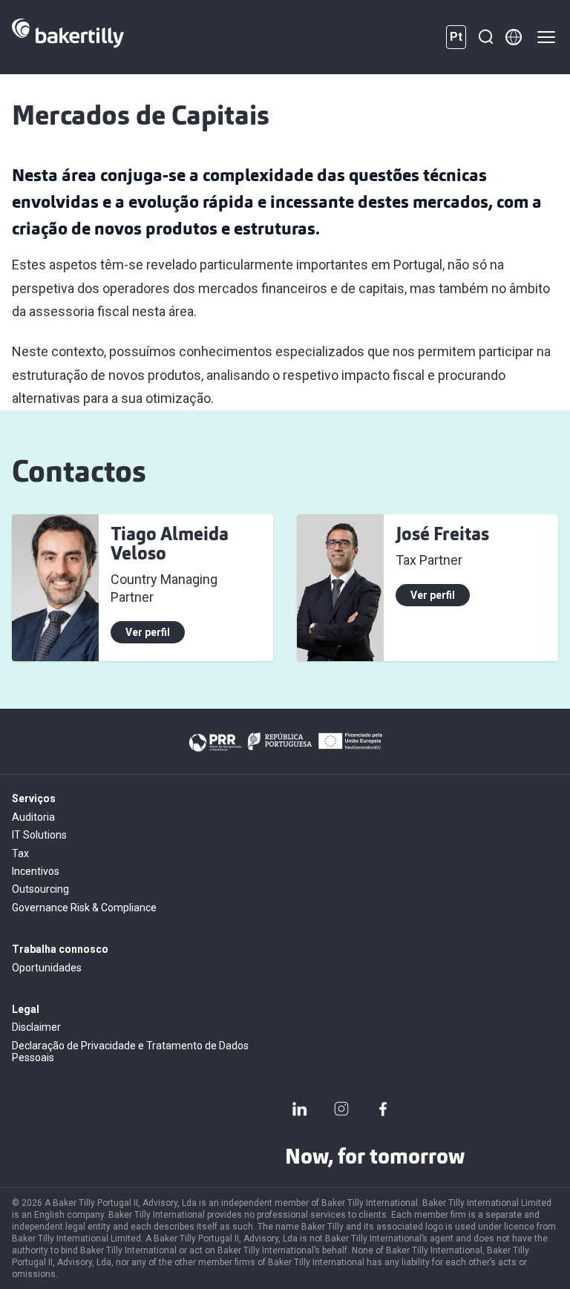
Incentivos (35, 871)
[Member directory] (513, 37)
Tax (20, 853)
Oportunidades (47, 968)
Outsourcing (40, 889)
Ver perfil (147, 632)
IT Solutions (39, 835)
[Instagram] (341, 1109)
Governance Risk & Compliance (84, 908)
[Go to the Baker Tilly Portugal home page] (68, 37)
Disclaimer (36, 1027)
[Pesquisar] (485, 37)
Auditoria (33, 817)
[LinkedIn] (300, 1109)
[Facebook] (383, 1109)
